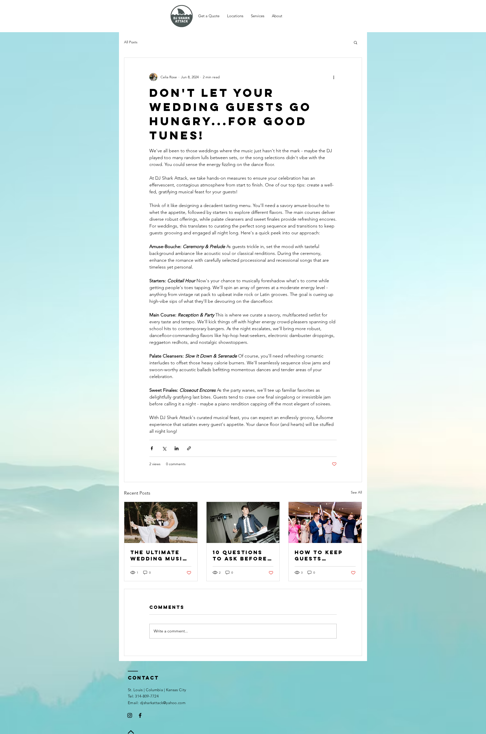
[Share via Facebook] (151, 448)
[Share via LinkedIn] (176, 448)
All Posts (130, 42)
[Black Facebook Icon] (140, 715)
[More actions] (334, 77)
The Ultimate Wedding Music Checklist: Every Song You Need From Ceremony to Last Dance (160, 555)
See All (356, 492)
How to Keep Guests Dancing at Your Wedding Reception (322, 555)
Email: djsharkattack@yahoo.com (157, 702)
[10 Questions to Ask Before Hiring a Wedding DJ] (243, 522)
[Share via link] (189, 448)
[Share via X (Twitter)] (164, 448)
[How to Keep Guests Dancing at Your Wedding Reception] (325, 522)
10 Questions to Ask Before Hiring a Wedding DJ (240, 555)
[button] (235, 16)
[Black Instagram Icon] (130, 715)
